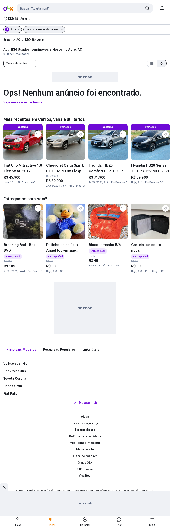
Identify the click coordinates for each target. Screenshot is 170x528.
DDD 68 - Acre (34, 39)
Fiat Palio (10, 393)
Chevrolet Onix (14, 371)
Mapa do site (85, 449)
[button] (85, 8)
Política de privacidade (85, 436)
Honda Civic (12, 386)
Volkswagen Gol (15, 364)
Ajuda (85, 416)
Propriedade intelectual (85, 442)
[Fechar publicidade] (4, 487)
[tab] (21, 349)
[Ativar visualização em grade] (162, 63)
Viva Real (85, 475)
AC (18, 39)
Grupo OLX (85, 462)
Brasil (7, 39)
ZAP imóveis (85, 469)
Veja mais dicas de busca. (23, 102)
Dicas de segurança (85, 423)
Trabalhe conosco (85, 456)
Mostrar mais (88, 402)
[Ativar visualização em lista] (152, 63)
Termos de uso (85, 429)
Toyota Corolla (14, 378)
